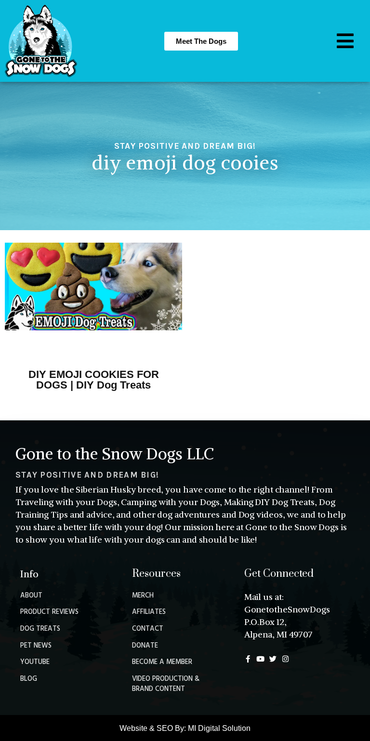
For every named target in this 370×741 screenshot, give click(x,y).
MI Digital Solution (219, 728)
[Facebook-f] (247, 659)
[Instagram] (285, 659)
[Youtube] (260, 659)
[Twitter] (273, 659)
